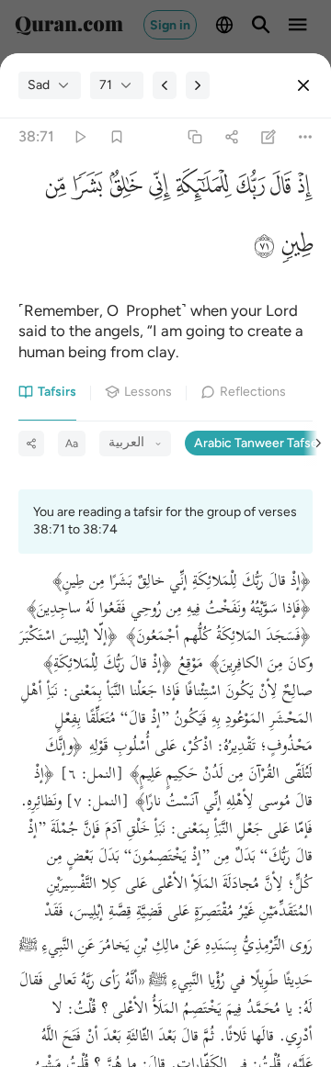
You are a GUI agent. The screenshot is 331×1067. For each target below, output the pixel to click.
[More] (306, 137)
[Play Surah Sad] (79, 137)
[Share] (231, 137)
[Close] (303, 85)
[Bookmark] (116, 137)
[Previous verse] (165, 85)
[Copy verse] (194, 137)
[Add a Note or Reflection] (269, 137)
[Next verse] (198, 85)
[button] (302, 190)
